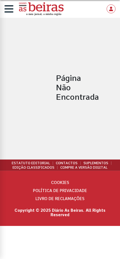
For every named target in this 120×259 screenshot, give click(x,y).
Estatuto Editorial (31, 163)
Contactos (67, 163)
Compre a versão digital (83, 167)
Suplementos (95, 163)
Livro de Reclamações (60, 198)
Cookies (60, 182)
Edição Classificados (33, 167)
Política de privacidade (60, 190)
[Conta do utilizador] (111, 8)
